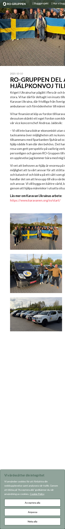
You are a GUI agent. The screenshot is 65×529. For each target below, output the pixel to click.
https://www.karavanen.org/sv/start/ (35, 200)
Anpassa (32, 512)
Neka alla (32, 521)
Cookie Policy (37, 493)
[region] (32, 499)
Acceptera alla (32, 502)
